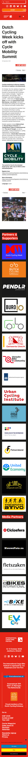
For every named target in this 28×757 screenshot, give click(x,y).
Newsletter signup (9, 733)
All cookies (14, 746)
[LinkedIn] (11, 6)
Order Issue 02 (7, 725)
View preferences (14, 753)
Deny (14, 750)
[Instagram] (7, 6)
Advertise (6, 729)
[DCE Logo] (14, 692)
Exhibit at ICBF (7, 718)
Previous (18, 70)
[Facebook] (14, 6)
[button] (26, 739)
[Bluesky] (18, 6)
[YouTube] (25, 6)
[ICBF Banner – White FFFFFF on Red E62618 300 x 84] (8, 15)
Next (23, 70)
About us (5, 735)
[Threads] (21, 6)
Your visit (5, 720)
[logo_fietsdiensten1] (14, 675)
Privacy (5, 737)
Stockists (5, 727)
